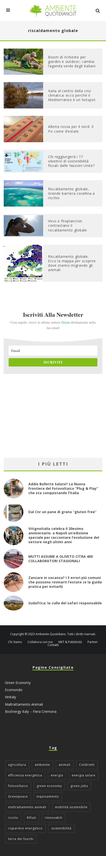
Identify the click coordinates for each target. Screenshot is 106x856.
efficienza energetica (25, 775)
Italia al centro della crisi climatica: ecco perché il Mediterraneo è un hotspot (72, 95)
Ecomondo (13, 689)
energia (57, 775)
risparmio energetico (25, 828)
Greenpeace (18, 796)
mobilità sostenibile (71, 807)
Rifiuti (31, 818)
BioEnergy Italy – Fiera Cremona (30, 711)
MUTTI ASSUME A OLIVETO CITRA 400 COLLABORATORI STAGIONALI (60, 558)
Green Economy (18, 682)
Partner (93, 642)
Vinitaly (10, 697)
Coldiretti (87, 765)
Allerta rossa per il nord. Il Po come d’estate (70, 128)
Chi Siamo (15, 642)
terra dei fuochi (21, 839)
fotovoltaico (18, 786)
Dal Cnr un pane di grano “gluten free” (62, 511)
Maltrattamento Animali (24, 704)
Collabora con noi (40, 642)
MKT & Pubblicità (70, 642)
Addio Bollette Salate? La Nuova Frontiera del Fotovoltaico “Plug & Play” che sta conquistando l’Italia (63, 488)
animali (65, 765)
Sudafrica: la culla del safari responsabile (65, 603)
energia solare (83, 775)
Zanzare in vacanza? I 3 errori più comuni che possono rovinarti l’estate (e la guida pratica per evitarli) (65, 582)
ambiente (42, 765)
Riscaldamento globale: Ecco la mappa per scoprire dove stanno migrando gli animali (72, 263)
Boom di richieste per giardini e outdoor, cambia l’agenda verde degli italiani (71, 61)
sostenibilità (61, 828)
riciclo (13, 818)
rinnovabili (53, 818)
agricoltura (17, 765)
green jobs (79, 786)
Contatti (53, 645)
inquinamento (47, 796)
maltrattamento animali (27, 807)
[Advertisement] (53, 415)
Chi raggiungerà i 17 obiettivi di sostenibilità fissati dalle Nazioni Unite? (71, 161)
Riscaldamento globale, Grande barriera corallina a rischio (71, 193)
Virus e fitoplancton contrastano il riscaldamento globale (67, 225)
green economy (49, 786)
